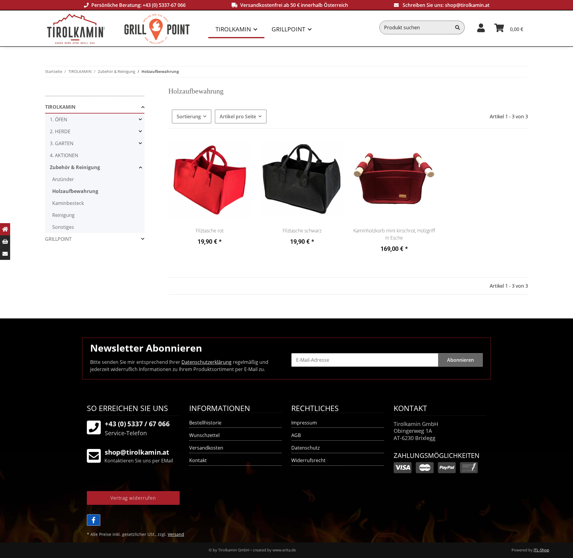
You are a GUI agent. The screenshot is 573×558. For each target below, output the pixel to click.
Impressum (304, 422)
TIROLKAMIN (60, 107)
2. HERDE (60, 131)
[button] (480, 27)
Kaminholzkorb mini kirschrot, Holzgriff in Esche (394, 234)
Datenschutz (305, 447)
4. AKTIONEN (64, 155)
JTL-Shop (541, 550)
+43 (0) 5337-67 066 (164, 5)
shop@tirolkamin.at (467, 5)
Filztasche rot (210, 230)
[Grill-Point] (168, 28)
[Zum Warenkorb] (5, 241)
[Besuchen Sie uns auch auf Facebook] (93, 520)
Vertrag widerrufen (133, 498)
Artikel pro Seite (238, 116)
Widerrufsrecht (308, 460)
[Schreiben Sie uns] (5, 254)
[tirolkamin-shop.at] (85, 28)
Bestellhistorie (205, 422)
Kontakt (198, 460)
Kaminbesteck (68, 203)
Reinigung (63, 215)
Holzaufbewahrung (75, 191)
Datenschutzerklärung (206, 362)
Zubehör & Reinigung (75, 167)
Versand (176, 534)
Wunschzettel (204, 435)
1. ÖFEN (58, 119)
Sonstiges (63, 227)
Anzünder (63, 179)
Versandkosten (206, 447)
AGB (296, 435)
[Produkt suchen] (458, 27)
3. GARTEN (61, 143)
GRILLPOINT (58, 239)
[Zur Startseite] (5, 229)
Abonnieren (460, 360)
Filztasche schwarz (302, 230)
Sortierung (189, 116)
